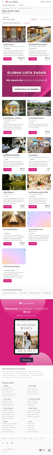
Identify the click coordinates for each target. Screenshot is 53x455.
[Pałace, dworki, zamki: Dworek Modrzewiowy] (39, 219)
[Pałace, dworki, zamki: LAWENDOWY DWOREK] (14, 145)
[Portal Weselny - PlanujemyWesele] (12, 2)
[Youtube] (11, 443)
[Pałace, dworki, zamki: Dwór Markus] (39, 145)
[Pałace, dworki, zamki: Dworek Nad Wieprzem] (39, 108)
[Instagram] (7, 443)
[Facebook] (2, 443)
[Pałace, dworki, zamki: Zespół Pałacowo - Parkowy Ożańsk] (14, 108)
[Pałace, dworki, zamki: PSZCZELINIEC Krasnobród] (39, 34)
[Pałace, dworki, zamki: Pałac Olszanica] (14, 182)
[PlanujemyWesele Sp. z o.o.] (7, 449)
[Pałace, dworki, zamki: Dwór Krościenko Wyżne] (14, 256)
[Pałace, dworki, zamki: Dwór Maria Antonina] (14, 219)
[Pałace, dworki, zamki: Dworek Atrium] (14, 34)
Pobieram (26, 360)
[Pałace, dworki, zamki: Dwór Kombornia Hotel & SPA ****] (39, 182)
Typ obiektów (5, 17)
